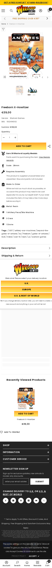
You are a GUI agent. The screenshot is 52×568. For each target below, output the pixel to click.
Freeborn (26, 233)
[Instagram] (13, 500)
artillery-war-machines (25, 230)
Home (3, 24)
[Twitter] (44, 500)
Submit (39, 481)
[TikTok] (28, 500)
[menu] (3, 10)
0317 (11, 230)
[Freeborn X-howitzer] (26, 398)
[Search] (11, 10)
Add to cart (24, 146)
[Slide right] (47, 18)
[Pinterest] (21, 500)
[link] (26, 360)
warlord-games (39, 237)
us (29, 237)
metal (9, 237)
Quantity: (5, 131)
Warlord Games (17, 118)
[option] (26, 55)
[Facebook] (5, 500)
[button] (42, 77)
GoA (3, 237)
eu (20, 233)
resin (24, 237)
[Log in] (40, 11)
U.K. (31, 491)
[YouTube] (36, 500)
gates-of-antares (40, 233)
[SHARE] (48, 146)
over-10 (17, 237)
